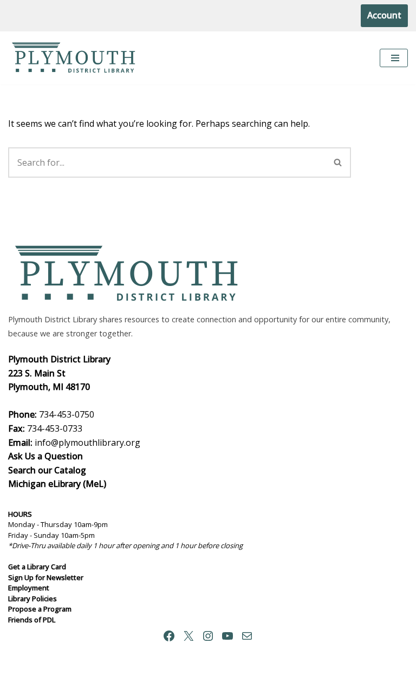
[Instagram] (208, 635)
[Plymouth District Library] (76, 58)
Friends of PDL (31, 620)
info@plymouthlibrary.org (87, 442)
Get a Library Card (37, 566)
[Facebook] (169, 635)
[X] (188, 635)
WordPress (248, 677)
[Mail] (246, 635)
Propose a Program (40, 609)
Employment (28, 588)
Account (384, 15)
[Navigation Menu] (394, 58)
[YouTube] (227, 635)
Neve (156, 677)
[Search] (338, 162)
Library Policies (32, 598)
